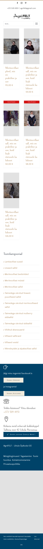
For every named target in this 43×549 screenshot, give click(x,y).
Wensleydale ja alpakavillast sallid (21, 348)
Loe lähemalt (37, 538)
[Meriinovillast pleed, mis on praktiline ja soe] (11, 46)
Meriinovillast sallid (14, 287)
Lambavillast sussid (14, 262)
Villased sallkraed (13, 336)
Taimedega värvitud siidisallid (18, 323)
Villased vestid (11, 342)
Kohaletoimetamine (21, 460)
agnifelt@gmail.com (28, 8)
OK (21, 545)
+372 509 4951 (11, 412)
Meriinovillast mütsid (14, 280)
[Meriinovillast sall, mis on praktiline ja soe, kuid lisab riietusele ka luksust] (32, 46)
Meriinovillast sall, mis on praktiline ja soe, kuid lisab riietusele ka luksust (32, 78)
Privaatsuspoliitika (11, 464)
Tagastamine (26, 456)
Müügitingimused (11, 456)
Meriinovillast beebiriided (17, 274)
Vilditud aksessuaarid (14, 330)
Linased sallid (11, 268)
